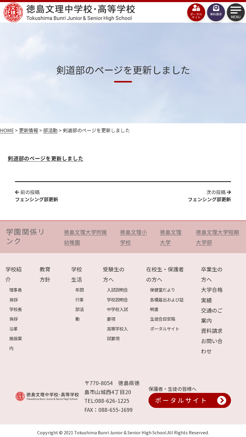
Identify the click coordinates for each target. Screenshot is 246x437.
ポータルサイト (164, 328)
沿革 (13, 328)
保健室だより (162, 289)
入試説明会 (117, 289)
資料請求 (212, 330)
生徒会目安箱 (162, 319)
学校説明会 (117, 299)
